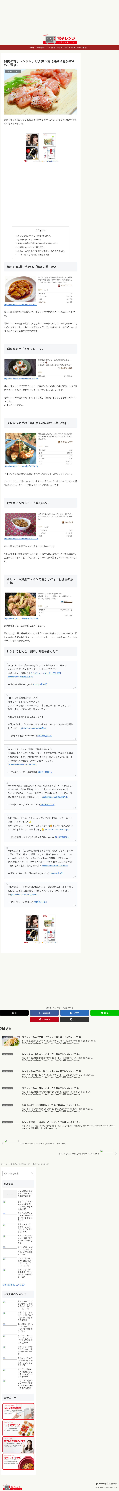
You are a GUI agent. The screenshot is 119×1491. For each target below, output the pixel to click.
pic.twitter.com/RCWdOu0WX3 (22, 764)
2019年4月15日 (44, 736)
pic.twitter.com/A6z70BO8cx (55, 866)
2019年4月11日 (47, 804)
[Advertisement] (59, 16)
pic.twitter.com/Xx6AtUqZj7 (57, 829)
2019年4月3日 (40, 902)
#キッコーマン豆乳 (52, 673)
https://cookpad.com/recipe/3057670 (21, 466)
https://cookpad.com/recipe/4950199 (21, 379)
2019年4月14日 (45, 772)
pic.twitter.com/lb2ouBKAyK (55, 797)
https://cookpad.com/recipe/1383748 (21, 539)
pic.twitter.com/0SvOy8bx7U (24, 894)
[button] (74, 1019)
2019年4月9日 (56, 873)
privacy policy (101, 1484)
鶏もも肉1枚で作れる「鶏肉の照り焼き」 (34, 236)
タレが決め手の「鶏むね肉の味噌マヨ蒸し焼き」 (37, 243)
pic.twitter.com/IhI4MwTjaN (33, 728)
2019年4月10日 (62, 837)
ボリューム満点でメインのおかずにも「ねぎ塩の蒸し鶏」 (41, 251)
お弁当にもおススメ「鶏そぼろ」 (31, 247)
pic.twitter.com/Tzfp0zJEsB (20, 677)
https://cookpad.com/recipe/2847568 (21, 618)
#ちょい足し (37, 673)
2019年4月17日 (40, 684)
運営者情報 (113, 1484)
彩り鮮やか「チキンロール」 (29, 239)
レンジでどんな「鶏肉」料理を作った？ (34, 255)
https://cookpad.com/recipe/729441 (20, 304)
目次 (37, 230)
